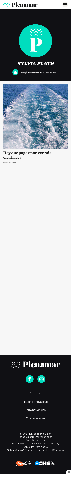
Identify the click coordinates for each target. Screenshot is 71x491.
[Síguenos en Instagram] (41, 379)
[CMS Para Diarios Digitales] (45, 463)
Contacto (35, 393)
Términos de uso (35, 410)
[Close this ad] (68, 472)
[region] (35, 17)
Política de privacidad (35, 402)
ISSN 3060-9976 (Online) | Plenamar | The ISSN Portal (35, 450)
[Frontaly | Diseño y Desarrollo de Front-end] (23, 463)
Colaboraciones (35, 418)
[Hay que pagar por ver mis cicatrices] (35, 125)
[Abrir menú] (65, 4)
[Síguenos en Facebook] (30, 379)
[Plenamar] (20, 4)
